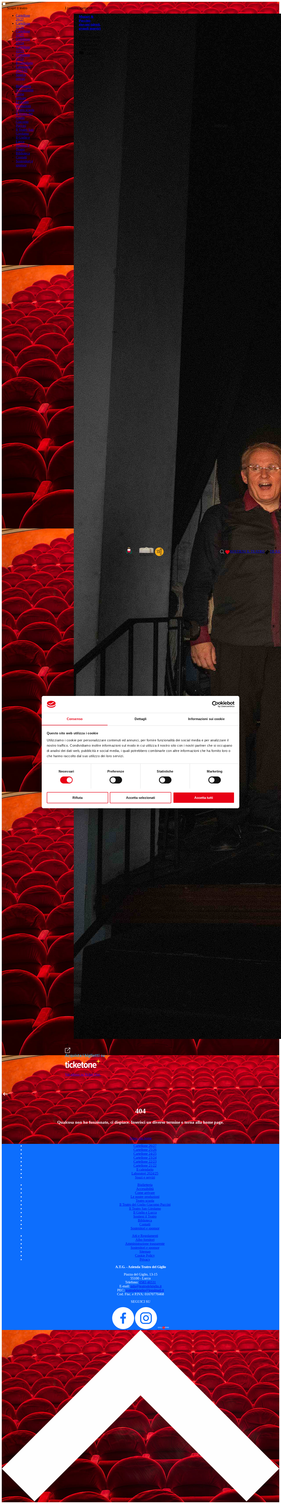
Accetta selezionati (140, 797)
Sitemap (145, 1251)
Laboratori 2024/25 (23, 69)
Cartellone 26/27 (23, 17)
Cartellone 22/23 (23, 49)
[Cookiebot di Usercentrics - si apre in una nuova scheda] (215, 704)
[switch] (116, 779)
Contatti (21, 157)
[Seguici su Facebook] (123, 1328)
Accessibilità (24, 90)
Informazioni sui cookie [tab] (206, 719)
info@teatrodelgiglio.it (146, 1286)
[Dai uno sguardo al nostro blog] (163, 1328)
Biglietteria (23, 86)
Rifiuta (77, 797)
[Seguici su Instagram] (146, 1328)
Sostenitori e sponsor (24, 163)
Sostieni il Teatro (22, 147)
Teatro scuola (25, 110)
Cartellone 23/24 (23, 41)
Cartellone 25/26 (23, 25)
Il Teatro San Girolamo (25, 131)
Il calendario (24, 63)
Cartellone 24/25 (23, 33)
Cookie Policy (145, 1255)
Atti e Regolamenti (145, 1236)
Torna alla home (140, 1138)
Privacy (145, 1259)
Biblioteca (23, 153)
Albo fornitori (145, 1240)
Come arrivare (21, 96)
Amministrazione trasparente (145, 1243)
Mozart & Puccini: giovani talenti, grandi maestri (90, 22)
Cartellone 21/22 (23, 57)
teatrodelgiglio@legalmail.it (145, 1290)
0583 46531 (147, 1282)
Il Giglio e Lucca (23, 139)
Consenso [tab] (75, 719)
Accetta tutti (203, 797)
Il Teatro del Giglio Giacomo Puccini (24, 120)
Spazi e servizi (21, 77)
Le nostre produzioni (23, 104)
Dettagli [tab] (141, 719)
